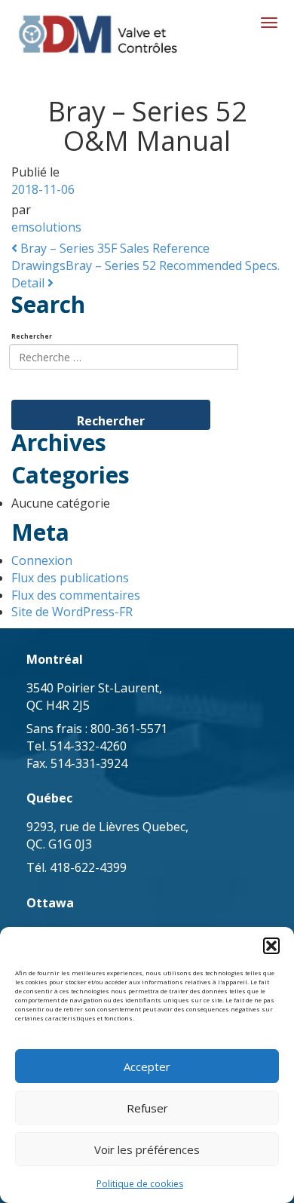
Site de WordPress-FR (72, 611)
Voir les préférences (147, 1149)
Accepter (147, 1066)
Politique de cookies (139, 1183)
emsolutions (46, 227)
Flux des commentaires (75, 595)
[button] (271, 945)
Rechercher (31, 336)
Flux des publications (70, 577)
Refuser (147, 1108)
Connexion (41, 560)
